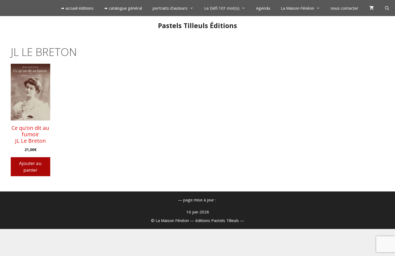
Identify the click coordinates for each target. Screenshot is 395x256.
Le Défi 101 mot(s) (221, 8)
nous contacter (344, 8)
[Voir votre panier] (371, 8)
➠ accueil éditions (77, 8)
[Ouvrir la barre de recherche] (387, 8)
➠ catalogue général (123, 8)
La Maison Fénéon (297, 8)
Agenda (263, 8)
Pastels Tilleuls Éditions (197, 25)
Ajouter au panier (30, 166)
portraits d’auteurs (170, 8)
